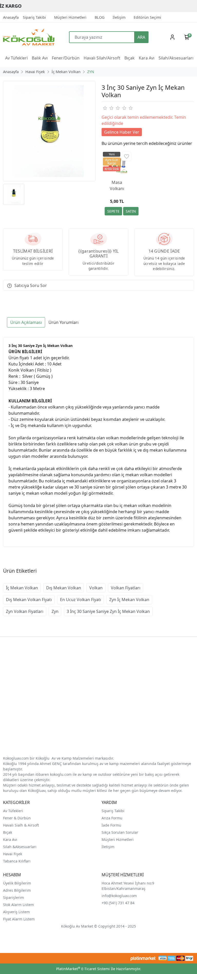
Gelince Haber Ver (121, 132)
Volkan (96, 588)
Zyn (55, 611)
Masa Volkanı (117, 185)
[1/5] (105, 108)
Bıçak (8, 832)
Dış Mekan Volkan (63, 588)
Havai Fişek (12, 853)
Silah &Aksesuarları (19, 846)
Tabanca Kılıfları (17, 861)
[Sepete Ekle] (113, 211)
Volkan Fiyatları (125, 588)
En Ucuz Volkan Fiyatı (80, 599)
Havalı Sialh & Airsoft (21, 825)
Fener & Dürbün (17, 818)
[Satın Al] (131, 211)
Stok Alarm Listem (18, 904)
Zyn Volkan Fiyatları (24, 611)
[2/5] (108, 108)
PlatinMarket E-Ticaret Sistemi (83, 968)
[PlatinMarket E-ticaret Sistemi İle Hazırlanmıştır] (143, 958)
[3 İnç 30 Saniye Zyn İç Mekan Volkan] (49, 131)
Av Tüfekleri (13, 810)
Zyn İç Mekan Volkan (129, 599)
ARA (141, 37)
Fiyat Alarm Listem (19, 919)
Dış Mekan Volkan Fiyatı (29, 599)
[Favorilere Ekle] (126, 156)
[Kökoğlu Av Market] (27, 37)
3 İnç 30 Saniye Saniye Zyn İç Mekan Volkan (108, 611)
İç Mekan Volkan (22, 588)
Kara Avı (10, 839)
